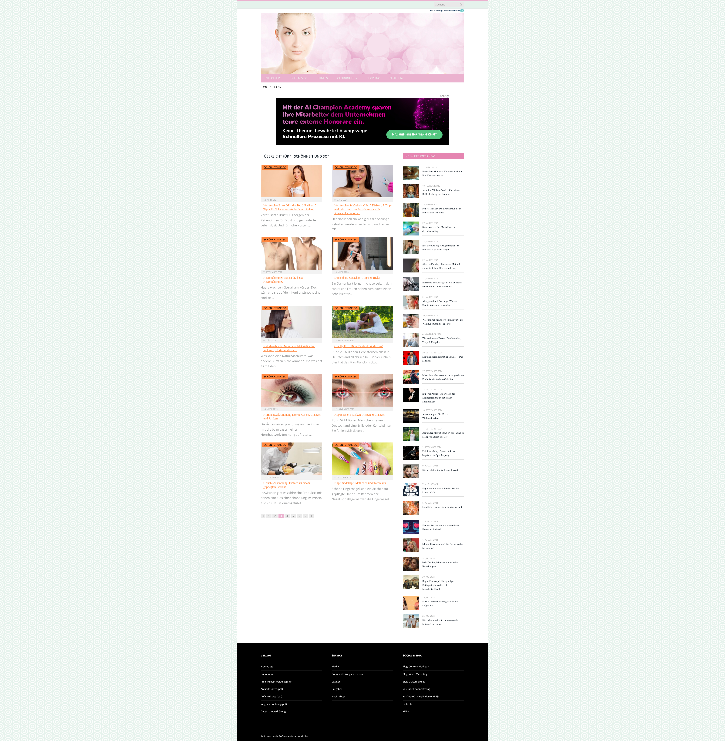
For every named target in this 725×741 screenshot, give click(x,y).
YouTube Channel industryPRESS (421, 696)
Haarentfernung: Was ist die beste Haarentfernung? (283, 279)
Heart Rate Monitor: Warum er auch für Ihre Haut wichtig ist (442, 173)
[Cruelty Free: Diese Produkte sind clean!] (362, 322)
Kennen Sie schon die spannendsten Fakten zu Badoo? (440, 527)
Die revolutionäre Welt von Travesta (440, 470)
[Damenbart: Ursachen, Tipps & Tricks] (362, 253)
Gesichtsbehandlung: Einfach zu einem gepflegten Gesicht (286, 485)
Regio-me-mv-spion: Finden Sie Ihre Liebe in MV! (441, 490)
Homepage (267, 666)
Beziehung (396, 78)
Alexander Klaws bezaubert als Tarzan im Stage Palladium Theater (443, 434)
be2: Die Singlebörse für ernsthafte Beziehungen (440, 564)
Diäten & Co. (299, 78)
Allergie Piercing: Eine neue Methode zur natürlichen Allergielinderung (441, 266)
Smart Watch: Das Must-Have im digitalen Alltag (438, 229)
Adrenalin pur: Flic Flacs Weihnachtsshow (435, 416)
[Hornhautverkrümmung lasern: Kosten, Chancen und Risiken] (291, 390)
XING (406, 711)
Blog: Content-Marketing (416, 666)
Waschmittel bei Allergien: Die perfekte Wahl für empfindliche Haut (442, 321)
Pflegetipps (273, 78)
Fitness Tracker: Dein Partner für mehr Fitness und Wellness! (441, 210)
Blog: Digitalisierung (414, 681)
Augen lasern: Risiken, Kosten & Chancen (359, 414)
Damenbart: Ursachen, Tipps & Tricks (357, 277)
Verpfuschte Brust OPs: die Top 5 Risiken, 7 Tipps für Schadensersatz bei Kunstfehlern (289, 207)
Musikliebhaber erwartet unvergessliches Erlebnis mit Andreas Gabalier (443, 377)
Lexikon (336, 681)
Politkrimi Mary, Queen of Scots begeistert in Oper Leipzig (438, 453)
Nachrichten (339, 696)
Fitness (323, 78)
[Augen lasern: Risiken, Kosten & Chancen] (362, 390)
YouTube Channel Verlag (416, 689)
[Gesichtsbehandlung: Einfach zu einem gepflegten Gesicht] (291, 458)
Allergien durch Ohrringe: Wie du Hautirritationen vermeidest (439, 303)
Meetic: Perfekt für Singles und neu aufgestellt (440, 603)
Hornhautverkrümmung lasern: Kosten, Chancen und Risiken (292, 416)
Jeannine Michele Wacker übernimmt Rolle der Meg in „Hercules (441, 192)
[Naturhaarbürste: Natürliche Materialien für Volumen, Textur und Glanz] (291, 322)
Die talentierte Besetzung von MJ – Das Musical (442, 358)
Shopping (373, 78)
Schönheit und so (275, 167)
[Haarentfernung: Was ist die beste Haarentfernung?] (291, 253)
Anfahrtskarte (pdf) (271, 696)
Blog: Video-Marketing (415, 674)
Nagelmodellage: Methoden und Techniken (360, 483)
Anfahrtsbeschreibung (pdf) (276, 681)
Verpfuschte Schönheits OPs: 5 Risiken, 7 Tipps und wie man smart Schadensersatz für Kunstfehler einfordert (363, 209)
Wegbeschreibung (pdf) (274, 704)
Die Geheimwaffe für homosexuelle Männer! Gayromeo (440, 622)
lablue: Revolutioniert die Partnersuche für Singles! (442, 545)
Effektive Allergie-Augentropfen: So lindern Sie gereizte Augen (441, 247)
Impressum (267, 674)
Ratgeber (337, 689)
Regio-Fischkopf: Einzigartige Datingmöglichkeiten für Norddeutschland (438, 585)
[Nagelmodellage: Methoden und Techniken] (362, 458)
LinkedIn (408, 704)
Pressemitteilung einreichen (347, 674)
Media (335, 666)
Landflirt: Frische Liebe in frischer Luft (442, 507)
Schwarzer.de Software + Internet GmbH (286, 736)
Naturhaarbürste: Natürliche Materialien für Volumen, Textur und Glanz (289, 348)
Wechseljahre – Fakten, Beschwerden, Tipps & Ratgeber (441, 340)
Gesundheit (345, 78)
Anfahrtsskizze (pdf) (272, 689)
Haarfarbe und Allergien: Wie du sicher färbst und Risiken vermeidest (442, 284)
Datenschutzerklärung (273, 711)
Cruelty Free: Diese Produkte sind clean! (358, 346)
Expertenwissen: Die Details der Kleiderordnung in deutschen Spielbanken (438, 397)
